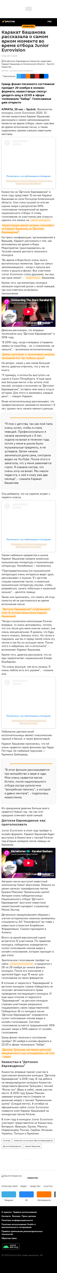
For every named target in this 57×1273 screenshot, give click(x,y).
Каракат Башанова (32, 1146)
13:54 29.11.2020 (9, 56)
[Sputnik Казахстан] (9, 22)
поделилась (33, 277)
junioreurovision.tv (21, 963)
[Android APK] (10, 1246)
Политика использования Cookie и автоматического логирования (19, 1226)
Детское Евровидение (12, 1146)
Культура (6, 1140)
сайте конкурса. (40, 220)
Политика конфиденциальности (17, 1220)
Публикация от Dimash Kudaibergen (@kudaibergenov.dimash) (29, 545)
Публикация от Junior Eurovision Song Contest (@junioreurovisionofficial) (29, 182)
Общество (35, 1186)
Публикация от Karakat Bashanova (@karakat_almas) (29, 722)
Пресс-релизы (29, 1216)
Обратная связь (9, 1238)
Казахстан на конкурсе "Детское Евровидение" (33, 1140)
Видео (24, 1186)
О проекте (7, 1212)
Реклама (16, 1216)
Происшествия (9, 1186)
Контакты (6, 1216)
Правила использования (25, 1212)
